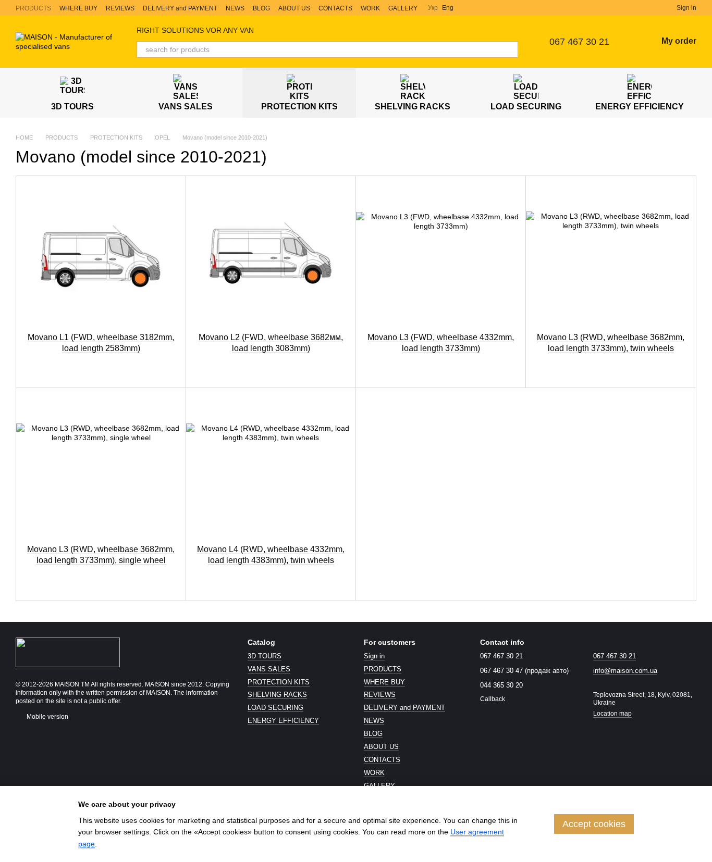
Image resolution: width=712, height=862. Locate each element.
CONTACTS (335, 8)
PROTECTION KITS (299, 106)
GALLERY (403, 8)
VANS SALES (185, 106)
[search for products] (509, 49)
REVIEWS (120, 8)
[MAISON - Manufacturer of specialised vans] (68, 651)
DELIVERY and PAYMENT (180, 8)
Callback (492, 699)
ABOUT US (294, 8)
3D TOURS (72, 106)
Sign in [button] (374, 656)
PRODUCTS (33, 8)
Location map (612, 713)
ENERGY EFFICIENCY (639, 106)
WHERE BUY (78, 8)
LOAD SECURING (525, 106)
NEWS (235, 8)
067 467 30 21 (579, 41)
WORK (370, 8)
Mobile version (46, 716)
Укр (433, 8)
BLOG (261, 8)
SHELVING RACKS (412, 106)
